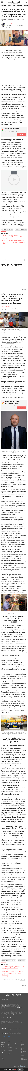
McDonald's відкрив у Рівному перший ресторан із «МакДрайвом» (13, 990)
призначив (14, 224)
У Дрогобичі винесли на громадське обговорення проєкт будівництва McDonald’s (12, 997)
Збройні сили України (7, 229)
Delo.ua (11, 405)
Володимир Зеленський (21, 229)
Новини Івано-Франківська (8, 984)
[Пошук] (26, 2)
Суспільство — (9, 25)
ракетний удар (17, 205)
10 (14, 260)
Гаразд (21, 13)
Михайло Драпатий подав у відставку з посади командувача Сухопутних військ (13, 241)
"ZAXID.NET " (3, 1029)
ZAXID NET (14, 2)
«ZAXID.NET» (9, 1041)
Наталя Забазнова (10, 23)
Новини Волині (21, 984)
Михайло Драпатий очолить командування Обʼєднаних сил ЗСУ (12, 236)
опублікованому (20, 57)
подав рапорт (5, 194)
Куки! (15, 1069)
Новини (3, 1066)
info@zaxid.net (15, 1045)
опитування (10, 366)
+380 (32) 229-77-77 (9, 1043)
